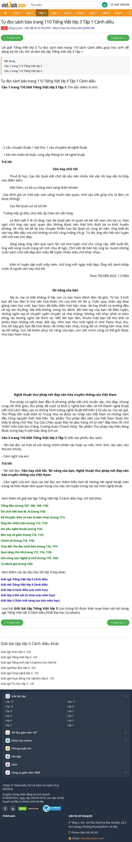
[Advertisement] (65, 119)
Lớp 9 (118, 13)
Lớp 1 (16, 13)
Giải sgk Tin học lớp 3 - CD (17, 684)
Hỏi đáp (16, 756)
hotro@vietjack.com (92, 838)
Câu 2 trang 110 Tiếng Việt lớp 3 (23, 71)
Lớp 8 (105, 13)
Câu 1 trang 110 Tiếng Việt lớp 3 (23, 66)
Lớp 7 (93, 13)
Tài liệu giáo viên (24, 732)
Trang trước (13, 37)
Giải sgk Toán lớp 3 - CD (16, 652)
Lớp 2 (29, 13)
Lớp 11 (71, 701)
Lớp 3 (42, 13)
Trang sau (117, 37)
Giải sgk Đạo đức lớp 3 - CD (18, 668)
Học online (121, 4)
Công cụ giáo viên (26, 772)
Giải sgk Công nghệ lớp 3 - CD (19, 673)
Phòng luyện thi (21, 748)
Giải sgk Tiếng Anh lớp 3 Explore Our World (28, 662)
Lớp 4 (54, 13)
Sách (14, 764)
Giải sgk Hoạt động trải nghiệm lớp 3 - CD (27, 678)
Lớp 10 (9, 706)
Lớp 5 (67, 13)
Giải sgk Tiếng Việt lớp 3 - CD (19, 657)
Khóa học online (22, 740)
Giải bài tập (19, 696)
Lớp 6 (80, 13)
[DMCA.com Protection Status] (29, 808)
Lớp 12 (9, 701)
